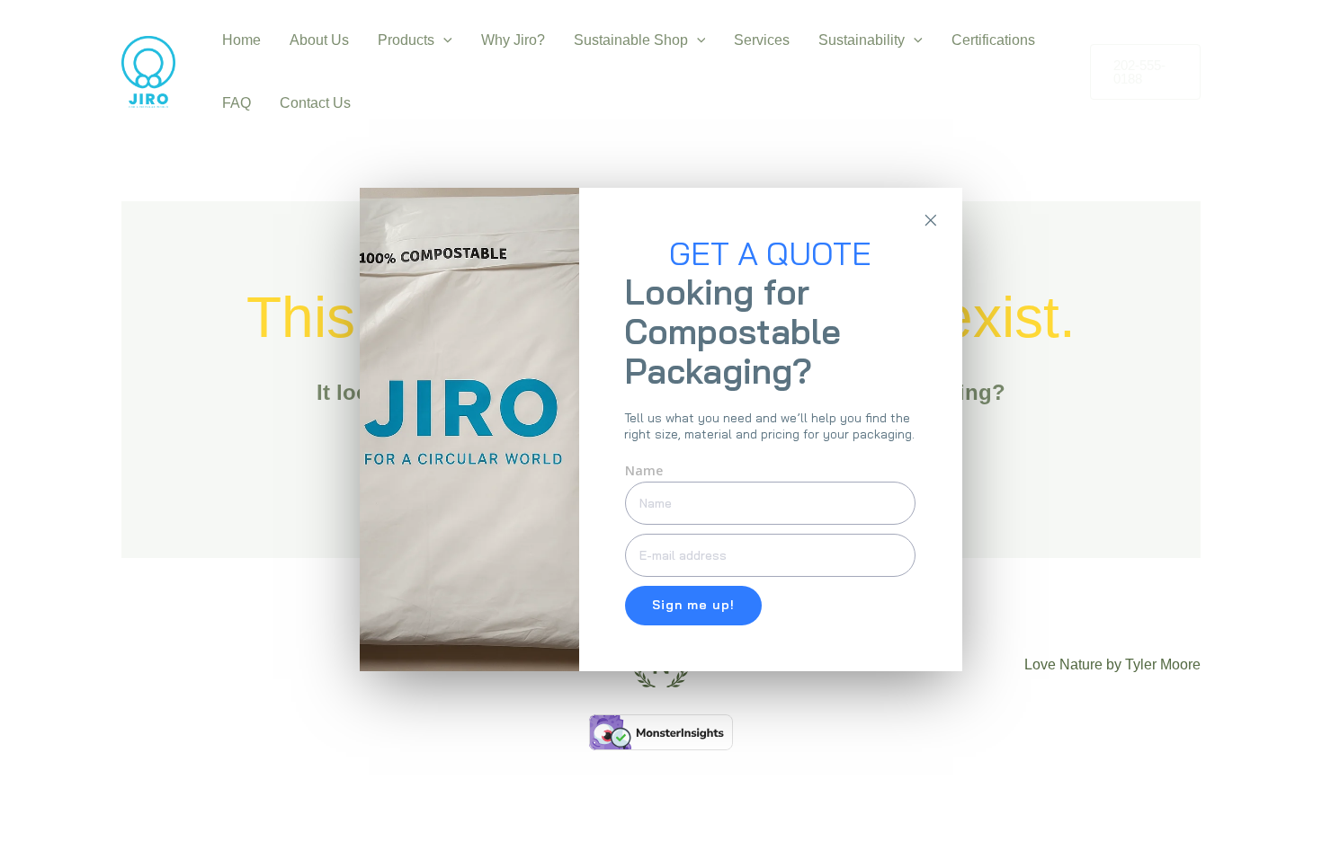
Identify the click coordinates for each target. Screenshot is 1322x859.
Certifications (993, 40)
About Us (319, 40)
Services (762, 40)
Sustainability (861, 40)
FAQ (236, 103)
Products (406, 40)
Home (241, 40)
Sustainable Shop (631, 40)
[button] (443, 40)
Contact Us (315, 103)
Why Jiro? (513, 40)
